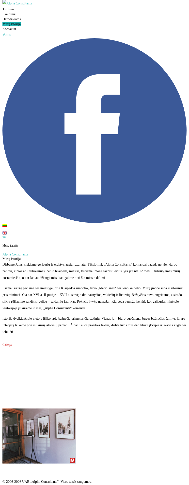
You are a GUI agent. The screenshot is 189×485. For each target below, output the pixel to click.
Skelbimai (9, 14)
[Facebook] (94, 222)
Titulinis (8, 9)
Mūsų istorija (11, 24)
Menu (6, 34)
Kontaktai (9, 29)
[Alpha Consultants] (94, 3)
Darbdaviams (11, 19)
